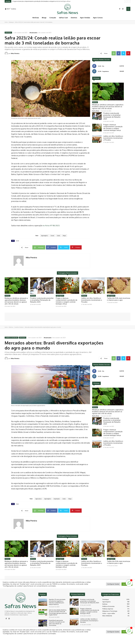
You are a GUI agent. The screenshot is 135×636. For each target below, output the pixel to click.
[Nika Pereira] (6, 53)
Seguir (122, 71)
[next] (129, 1)
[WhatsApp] (114, 53)
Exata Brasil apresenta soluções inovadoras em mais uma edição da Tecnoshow (57, 622)
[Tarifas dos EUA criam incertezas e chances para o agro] (118, 285)
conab (17, 241)
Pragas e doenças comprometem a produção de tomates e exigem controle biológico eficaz (113, 127)
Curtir (121, 66)
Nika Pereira (15, 53)
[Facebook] (119, 8)
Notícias (95, 102)
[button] (128, 9)
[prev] (125, 1)
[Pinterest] (128, 53)
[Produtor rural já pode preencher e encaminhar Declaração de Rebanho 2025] (97, 116)
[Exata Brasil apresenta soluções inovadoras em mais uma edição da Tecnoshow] (42, 623)
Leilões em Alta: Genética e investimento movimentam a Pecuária (33, 1)
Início (6, 22)
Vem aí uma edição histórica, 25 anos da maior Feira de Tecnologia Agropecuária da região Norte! (58, 612)
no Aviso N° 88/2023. (51, 225)
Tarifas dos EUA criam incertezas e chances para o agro (118, 299)
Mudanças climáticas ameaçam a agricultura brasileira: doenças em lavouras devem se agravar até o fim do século (107, 106)
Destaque (11, 22)
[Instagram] (122, 8)
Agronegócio (44, 235)
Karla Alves (95, 111)
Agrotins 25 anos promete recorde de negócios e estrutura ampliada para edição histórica (57, 602)
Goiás (58, 235)
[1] (129, 632)
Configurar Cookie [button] (113, 632)
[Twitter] (123, 53)
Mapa (64, 235)
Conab (52, 235)
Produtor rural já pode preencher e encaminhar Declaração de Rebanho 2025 (112, 116)
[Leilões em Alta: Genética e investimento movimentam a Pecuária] (97, 139)
